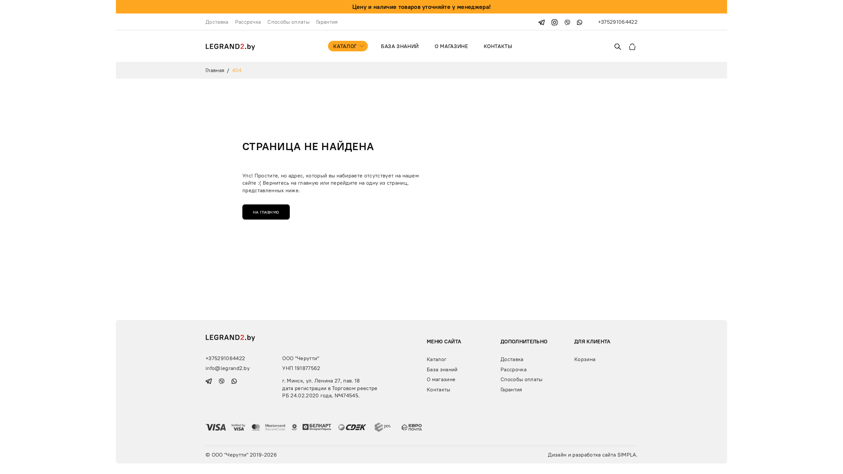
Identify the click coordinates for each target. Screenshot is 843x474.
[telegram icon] (542, 21)
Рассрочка (248, 21)
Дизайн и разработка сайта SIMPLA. (593, 454)
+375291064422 (618, 21)
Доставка (217, 21)
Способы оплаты (288, 21)
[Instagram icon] (555, 21)
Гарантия (327, 21)
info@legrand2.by (227, 368)
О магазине (451, 46)
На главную (266, 212)
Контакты (498, 46)
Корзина (584, 359)
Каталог (345, 46)
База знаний (400, 46)
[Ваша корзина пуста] (632, 46)
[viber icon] (568, 21)
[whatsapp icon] (579, 21)
